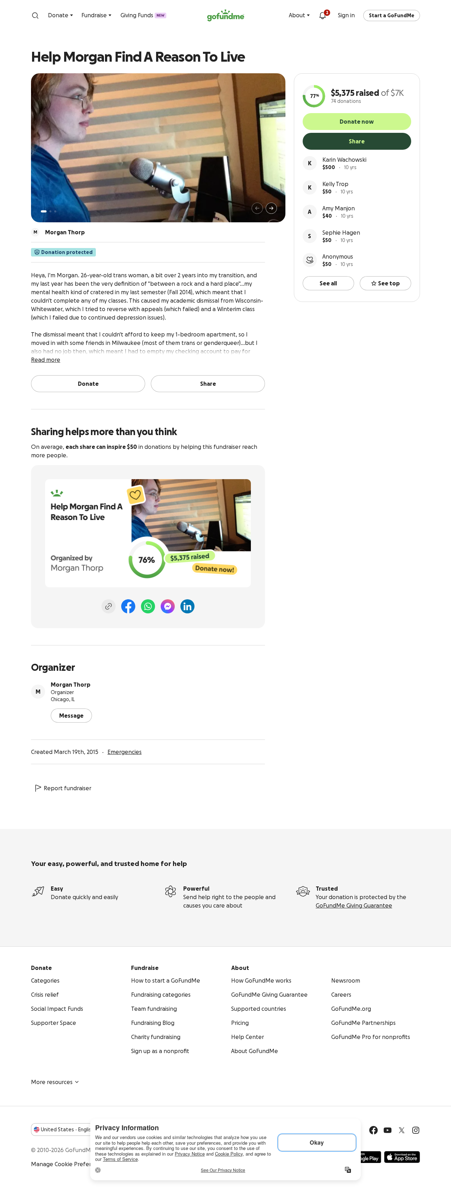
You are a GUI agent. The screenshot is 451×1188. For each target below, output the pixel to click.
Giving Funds (143, 15)
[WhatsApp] (148, 606)
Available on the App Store (402, 1157)
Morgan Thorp (71, 684)
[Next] (271, 208)
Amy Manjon (338, 208)
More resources (52, 1082)
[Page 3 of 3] (55, 211)
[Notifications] (322, 15)
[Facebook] (128, 606)
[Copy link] (108, 606)
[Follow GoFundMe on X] (402, 1130)
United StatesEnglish (67, 1129)
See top (389, 283)
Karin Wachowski (344, 159)
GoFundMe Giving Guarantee (354, 905)
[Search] (35, 15)
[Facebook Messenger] (168, 606)
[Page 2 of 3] (50, 211)
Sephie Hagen (341, 232)
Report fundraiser (67, 788)
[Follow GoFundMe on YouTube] (388, 1130)
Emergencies (124, 752)
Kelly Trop (335, 184)
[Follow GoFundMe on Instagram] (416, 1130)
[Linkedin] (187, 606)
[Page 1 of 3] (44, 211)
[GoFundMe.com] (225, 15)
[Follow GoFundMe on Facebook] (373, 1130)
